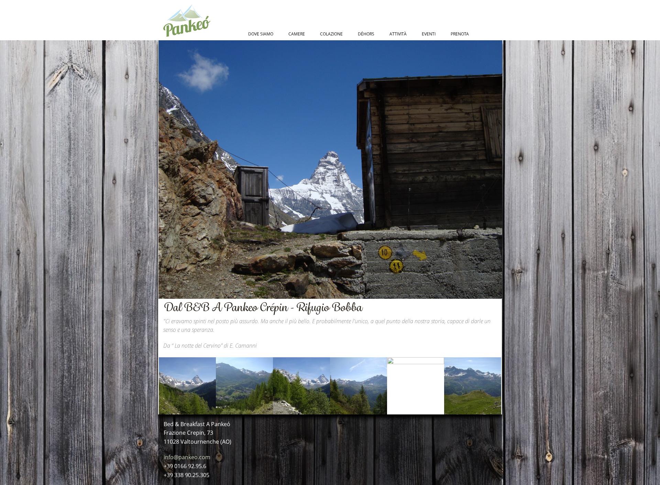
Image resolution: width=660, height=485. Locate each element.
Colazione (331, 34)
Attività (398, 34)
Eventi (429, 34)
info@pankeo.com (187, 457)
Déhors (366, 34)
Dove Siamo (260, 34)
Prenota (460, 34)
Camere (296, 34)
